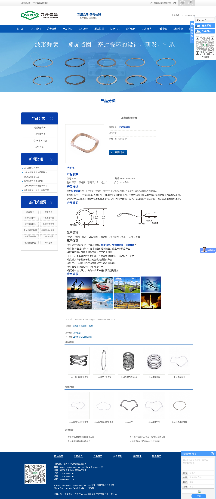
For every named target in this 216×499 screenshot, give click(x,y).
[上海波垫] (129, 405)
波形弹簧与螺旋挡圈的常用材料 (81, 437)
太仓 (85, 494)
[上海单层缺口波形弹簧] (104, 405)
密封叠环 (48, 243)
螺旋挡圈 (30, 212)
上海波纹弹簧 (154, 377)
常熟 (89, 494)
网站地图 (163, 3)
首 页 (20, 28)
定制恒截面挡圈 (30, 230)
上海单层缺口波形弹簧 (82, 337)
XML (175, 3)
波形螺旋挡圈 (30, 224)
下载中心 (162, 28)
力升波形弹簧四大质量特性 (35, 172)
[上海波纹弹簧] (154, 361)
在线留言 (206, 25)
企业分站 (154, 3)
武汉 (106, 494)
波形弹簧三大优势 (31, 168)
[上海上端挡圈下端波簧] (79, 361)
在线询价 (118, 152)
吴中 (81, 494)
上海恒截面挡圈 (39, 140)
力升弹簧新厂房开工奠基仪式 (36, 190)
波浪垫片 (85, 326)
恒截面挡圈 (48, 237)
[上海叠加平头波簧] (104, 361)
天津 (102, 494)
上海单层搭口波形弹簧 (78, 422)
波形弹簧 (48, 212)
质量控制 (99, 28)
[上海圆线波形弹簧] (179, 405)
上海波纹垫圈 (179, 377)
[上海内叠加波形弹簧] (129, 361)
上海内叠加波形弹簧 (129, 377)
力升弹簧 (90, 488)
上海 (111, 494)
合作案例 (131, 28)
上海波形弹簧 (39, 127)
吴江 (98, 494)
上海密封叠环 (39, 147)
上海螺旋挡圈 (39, 134)
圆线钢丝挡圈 (30, 218)
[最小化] (212, 453)
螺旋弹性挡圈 (30, 243)
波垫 (91, 326)
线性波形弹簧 (30, 237)
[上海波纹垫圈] (179, 361)
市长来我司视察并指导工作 (79, 441)
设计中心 (115, 28)
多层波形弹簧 (48, 224)
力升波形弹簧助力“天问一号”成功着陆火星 (147, 437)
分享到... (206, 31)
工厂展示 (83, 28)
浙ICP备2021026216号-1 (65, 488)
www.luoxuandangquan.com (72, 467)
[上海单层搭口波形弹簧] (79, 405)
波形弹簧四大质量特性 (33, 181)
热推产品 (58, 494)
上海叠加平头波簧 (103, 377)
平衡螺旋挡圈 (48, 218)
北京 (115, 494)
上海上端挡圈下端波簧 (78, 377)
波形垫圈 (76, 326)
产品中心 (67, 28)
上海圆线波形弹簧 (179, 422)
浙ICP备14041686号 (94, 467)
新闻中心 (178, 28)
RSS (169, 3)
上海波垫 (76, 333)
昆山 (94, 494)
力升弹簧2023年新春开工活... (36, 186)
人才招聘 (146, 28)
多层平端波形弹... (48, 230)
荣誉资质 (51, 28)
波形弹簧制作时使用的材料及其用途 (145, 441)
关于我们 (36, 28)
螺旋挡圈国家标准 (31, 177)
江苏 (76, 494)
